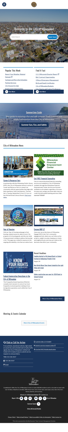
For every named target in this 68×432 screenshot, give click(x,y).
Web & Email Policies (22, 417)
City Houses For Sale (12, 86)
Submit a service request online (44, 345)
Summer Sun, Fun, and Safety (34, 124)
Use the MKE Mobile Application (46, 349)
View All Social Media (34, 408)
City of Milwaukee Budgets (45, 86)
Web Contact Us (56, 417)
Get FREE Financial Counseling (44, 178)
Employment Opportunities (14, 89)
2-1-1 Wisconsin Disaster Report (46, 74)
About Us (23, 394)
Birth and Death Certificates (45, 83)
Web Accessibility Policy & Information (40, 417)
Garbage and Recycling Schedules (16, 80)
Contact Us (44, 394)
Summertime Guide (34, 112)
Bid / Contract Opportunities (45, 77)
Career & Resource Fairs (11, 180)
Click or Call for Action (15, 342)
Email (6, 364)
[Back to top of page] (64, 427)
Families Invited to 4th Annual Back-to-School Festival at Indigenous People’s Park (47, 257)
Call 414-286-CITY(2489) (43, 342)
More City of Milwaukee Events (34, 323)
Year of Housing (9, 229)
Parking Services (10, 83)
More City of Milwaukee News (52, 298)
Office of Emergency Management (47, 80)
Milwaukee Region (32, 394)
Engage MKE (38, 229)
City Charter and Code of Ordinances (48, 89)
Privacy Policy (11, 417)
